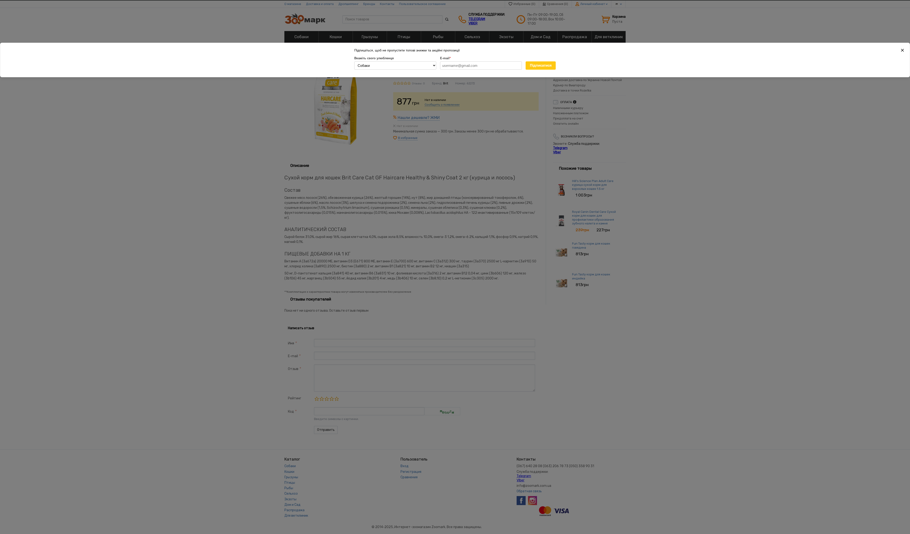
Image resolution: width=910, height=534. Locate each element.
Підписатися (541, 65)
